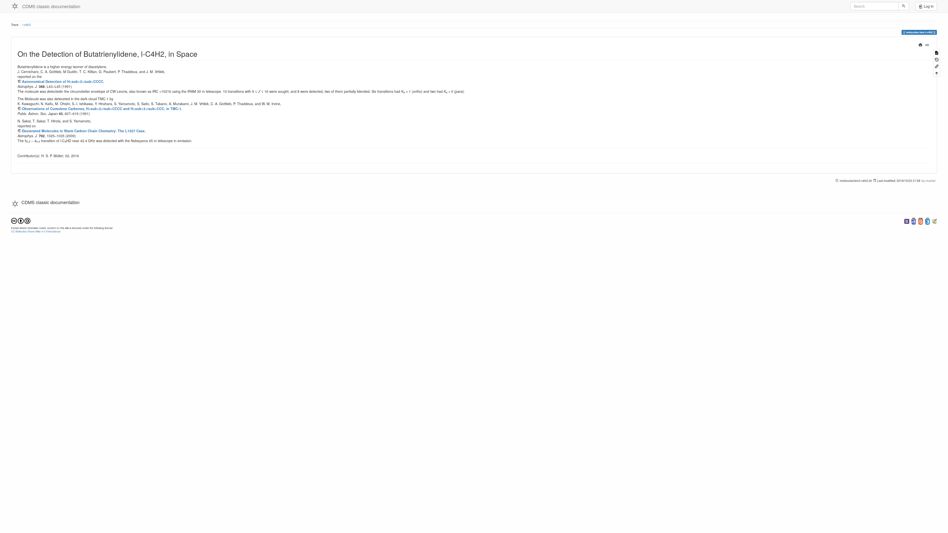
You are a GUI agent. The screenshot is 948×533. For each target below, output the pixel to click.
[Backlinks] (936, 66)
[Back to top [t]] (936, 73)
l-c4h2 (26, 24)
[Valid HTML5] (920, 221)
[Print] (920, 44)
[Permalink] (927, 44)
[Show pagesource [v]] (936, 52)
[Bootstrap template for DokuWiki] (906, 221)
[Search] (903, 6)
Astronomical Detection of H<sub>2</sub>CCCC (62, 81)
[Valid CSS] (927, 221)
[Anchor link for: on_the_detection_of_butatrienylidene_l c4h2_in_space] (201, 53)
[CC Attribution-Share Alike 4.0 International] (20, 220)
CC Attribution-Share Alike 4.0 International (35, 231)
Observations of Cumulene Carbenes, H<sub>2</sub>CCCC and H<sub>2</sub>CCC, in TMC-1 (101, 108)
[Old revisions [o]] (936, 59)
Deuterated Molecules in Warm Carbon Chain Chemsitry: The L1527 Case (83, 130)
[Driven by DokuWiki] (934, 221)
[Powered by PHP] (913, 221)
